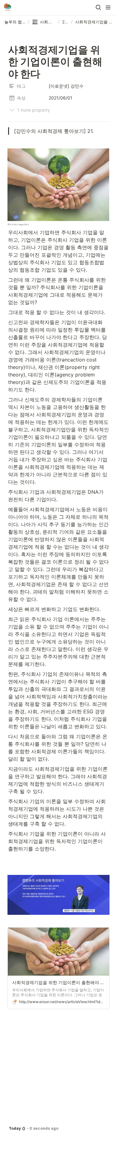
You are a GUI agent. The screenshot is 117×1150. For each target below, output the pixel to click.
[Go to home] (8, 7)
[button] (98, 7)
